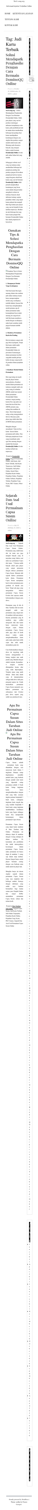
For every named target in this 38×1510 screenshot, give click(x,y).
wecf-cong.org (10, 110)
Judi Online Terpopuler (13, 913)
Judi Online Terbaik (29, 1052)
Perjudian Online (11, 476)
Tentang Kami (12, 19)
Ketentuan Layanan (23, 13)
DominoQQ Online (12, 152)
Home (7, 13)
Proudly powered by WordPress (19, 1499)
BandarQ (29, 963)
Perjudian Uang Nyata (12, 918)
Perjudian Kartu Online (13, 473)
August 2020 (29, 1406)
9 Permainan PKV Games (29, 859)
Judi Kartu (14, 461)
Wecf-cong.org (19, 1)
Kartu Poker (14, 471)
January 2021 (29, 1296)
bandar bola (29, 943)
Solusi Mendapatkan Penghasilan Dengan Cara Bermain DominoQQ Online (16, 69)
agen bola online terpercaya (29, 906)
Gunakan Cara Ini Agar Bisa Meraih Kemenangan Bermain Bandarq (29, 491)
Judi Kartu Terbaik (16, 911)
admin (15, 94)
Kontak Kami (11, 25)
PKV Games (14, 483)
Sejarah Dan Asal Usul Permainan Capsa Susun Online (14, 507)
